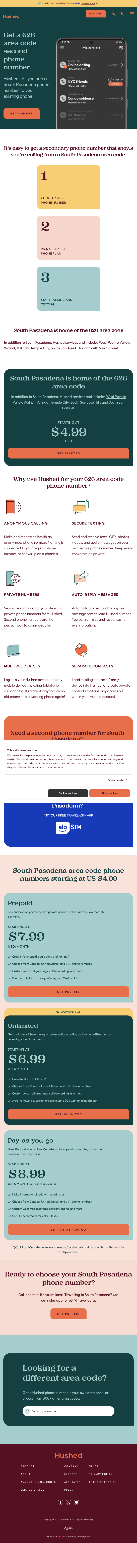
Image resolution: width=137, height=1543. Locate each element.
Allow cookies (109, 793)
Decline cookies (68, 793)
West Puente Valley (114, 342)
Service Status (32, 1489)
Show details (115, 780)
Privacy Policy (101, 1474)
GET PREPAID (68, 992)
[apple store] (113, 13)
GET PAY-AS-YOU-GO (68, 1229)
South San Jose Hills (66, 348)
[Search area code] (27, 1411)
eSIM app (68, 816)
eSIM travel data (82, 1300)
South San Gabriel (103, 348)
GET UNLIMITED (68, 1114)
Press (68, 1489)
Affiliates (72, 1482)
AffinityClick (84, 1536)
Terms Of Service (102, 1482)
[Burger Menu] (132, 14)
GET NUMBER (21, 113)
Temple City (39, 348)
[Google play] (121, 13)
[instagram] (76, 1502)
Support (70, 1474)
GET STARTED (95, 13)
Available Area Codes (38, 1482)
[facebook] (60, 1502)
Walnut (9, 348)
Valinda (23, 348)
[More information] (68, 3)
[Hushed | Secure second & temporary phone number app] (11, 16)
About (26, 1474)
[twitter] (68, 1502)
